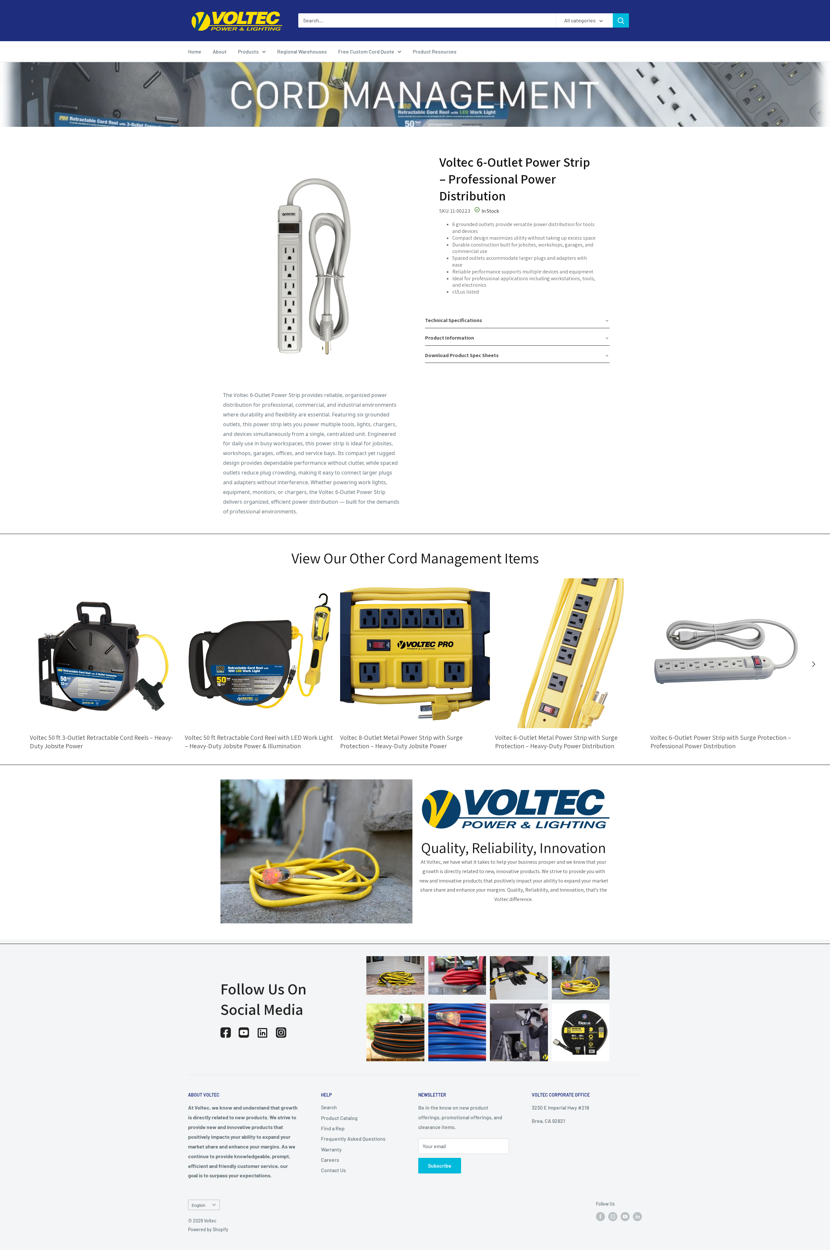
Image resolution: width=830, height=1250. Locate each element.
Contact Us (333, 1170)
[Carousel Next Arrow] (813, 664)
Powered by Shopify (208, 1229)
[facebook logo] (225, 1032)
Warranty (331, 1149)
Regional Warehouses (302, 51)
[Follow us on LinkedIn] (637, 1216)
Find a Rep (333, 1128)
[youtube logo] (244, 1032)
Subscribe (439, 1165)
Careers (330, 1160)
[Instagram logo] (281, 1032)
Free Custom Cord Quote (366, 51)
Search (329, 1107)
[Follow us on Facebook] (600, 1216)
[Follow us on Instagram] (612, 1216)
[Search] (621, 20)
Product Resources (434, 51)
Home (194, 51)
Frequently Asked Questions (353, 1139)
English (198, 1205)
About (220, 51)
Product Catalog (339, 1118)
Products (248, 51)
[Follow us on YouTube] (625, 1216)
